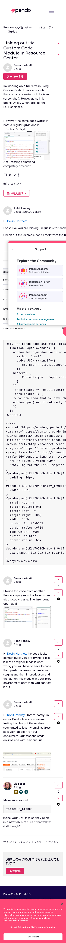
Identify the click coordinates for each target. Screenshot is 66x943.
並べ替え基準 (15, 193)
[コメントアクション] (58, 598)
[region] (33, 921)
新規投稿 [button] (15, 871)
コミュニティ (45, 27)
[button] (52, 11)
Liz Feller (19, 783)
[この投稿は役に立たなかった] (59, 54)
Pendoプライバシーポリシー (18, 894)
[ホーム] (21, 10)
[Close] (62, 904)
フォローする (15, 76)
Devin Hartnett (23, 65)
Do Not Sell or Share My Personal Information (33, 927)
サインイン (10, 841)
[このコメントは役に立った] (58, 579)
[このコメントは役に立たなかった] (58, 592)
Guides (12, 31)
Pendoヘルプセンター (17, 27)
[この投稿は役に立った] (59, 44)
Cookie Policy (20, 921)
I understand (33, 937)
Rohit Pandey (22, 208)
